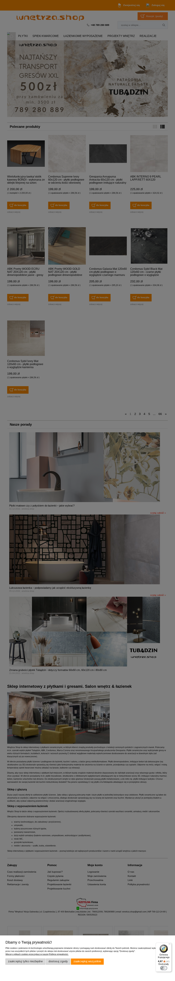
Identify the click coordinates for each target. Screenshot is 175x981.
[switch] (163, 968)
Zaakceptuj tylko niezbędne (25, 961)
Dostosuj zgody (58, 961)
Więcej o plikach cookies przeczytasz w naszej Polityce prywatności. (37, 954)
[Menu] (169, 945)
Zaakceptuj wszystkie (87, 961)
